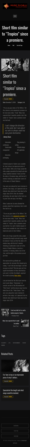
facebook (15, 426)
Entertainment (16, 343)
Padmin (10, 99)
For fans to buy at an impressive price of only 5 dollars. (13, 376)
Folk (13, 45)
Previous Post (15, 316)
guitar (24, 343)
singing (3, 345)
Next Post (15, 326)
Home (9, 45)
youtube (16, 436)
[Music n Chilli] (15, 6)
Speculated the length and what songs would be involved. (13, 391)
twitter (16, 431)
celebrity (3, 343)
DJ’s (9, 343)
